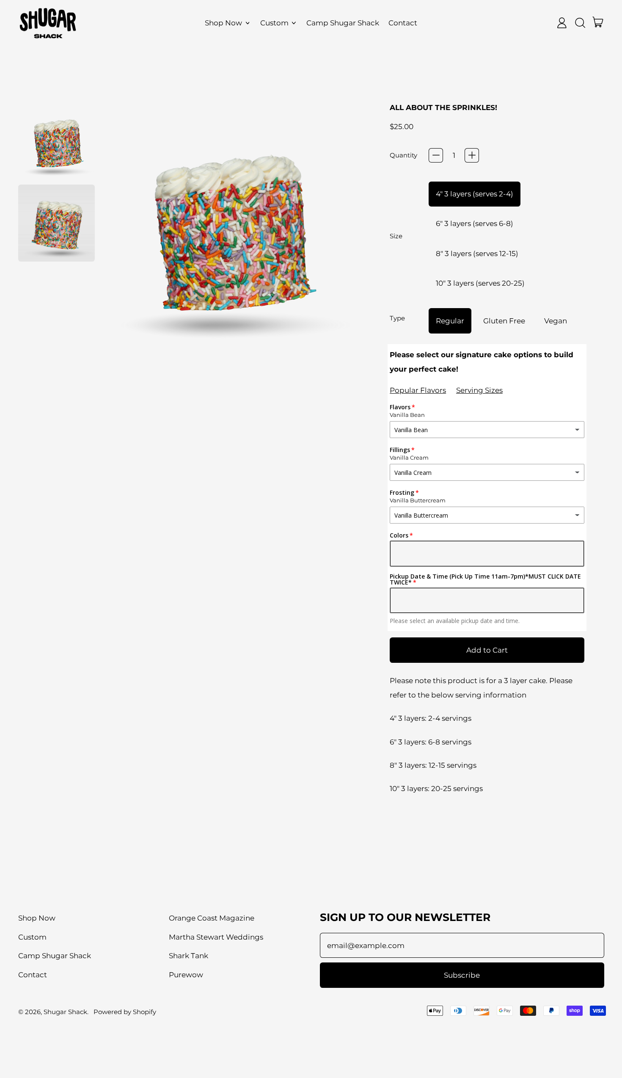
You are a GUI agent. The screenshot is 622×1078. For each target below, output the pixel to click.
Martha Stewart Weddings (216, 937)
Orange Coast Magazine (211, 918)
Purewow (186, 974)
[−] (436, 155)
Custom (32, 937)
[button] (56, 141)
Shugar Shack (65, 1012)
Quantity (403, 155)
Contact (402, 23)
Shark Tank (188, 955)
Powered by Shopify (125, 1012)
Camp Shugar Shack (342, 23)
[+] (472, 155)
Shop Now (36, 918)
